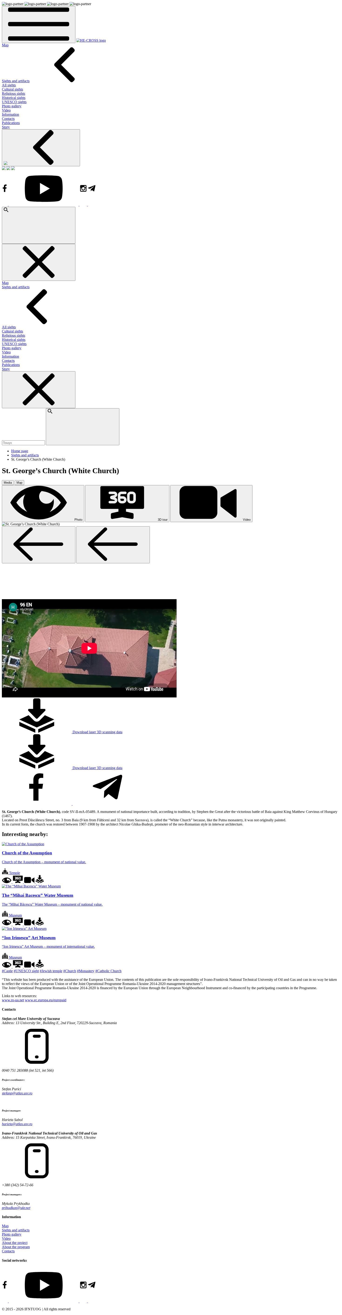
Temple (14, 873)
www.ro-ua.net (13, 1000)
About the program (16, 1247)
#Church (69, 971)
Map (5, 45)
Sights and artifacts (16, 81)
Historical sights (13, 98)
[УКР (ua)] (4, 169)
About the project (14, 1243)
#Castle (7, 971)
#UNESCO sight (26, 971)
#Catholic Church (108, 971)
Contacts (8, 119)
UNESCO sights (14, 102)
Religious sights (13, 93)
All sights (9, 85)
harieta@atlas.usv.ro (17, 1124)
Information (10, 114)
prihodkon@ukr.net (16, 1208)
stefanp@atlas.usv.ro (17, 1093)
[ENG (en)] (8, 169)
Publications (11, 123)
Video (6, 110)
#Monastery (85, 971)
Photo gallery (11, 106)
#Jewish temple (51, 971)
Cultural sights (12, 89)
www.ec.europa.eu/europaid (45, 1000)
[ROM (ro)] (13, 169)
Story (6, 127)
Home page (19, 451)
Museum (15, 915)
